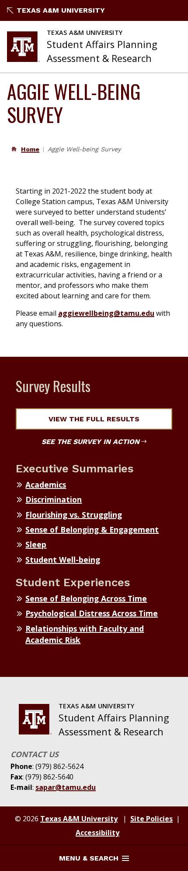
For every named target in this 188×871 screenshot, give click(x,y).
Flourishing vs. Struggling (73, 514)
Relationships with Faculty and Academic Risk (84, 634)
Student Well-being (62, 559)
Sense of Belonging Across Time (86, 598)
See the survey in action (90, 441)
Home (30, 149)
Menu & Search (88, 858)
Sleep (35, 544)
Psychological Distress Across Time (91, 613)
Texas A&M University (61, 10)
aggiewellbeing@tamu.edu (106, 313)
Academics (45, 484)
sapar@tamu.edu (65, 787)
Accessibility (97, 832)
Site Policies (151, 818)
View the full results (94, 419)
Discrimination (53, 499)
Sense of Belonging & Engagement (92, 529)
